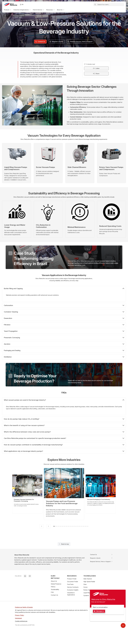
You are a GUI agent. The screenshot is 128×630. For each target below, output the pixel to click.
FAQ (52, 592)
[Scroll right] (48, 526)
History (53, 587)
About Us (54, 581)
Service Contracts (72, 587)
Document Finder (72, 581)
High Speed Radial (89, 581)
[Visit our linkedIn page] (25, 576)
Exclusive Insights (72, 590)
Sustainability (55, 589)
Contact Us (54, 595)
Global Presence (56, 584)
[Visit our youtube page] (29, 576)
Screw (85, 587)
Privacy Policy (19, 615)
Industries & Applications (71, 594)
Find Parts (70, 584)
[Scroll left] (42, 526)
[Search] (95, 4)
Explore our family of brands (24, 607)
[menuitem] (7, 10)
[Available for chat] (123, 625)
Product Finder (71, 579)
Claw (85, 584)
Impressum (18, 618)
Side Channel (87, 579)
